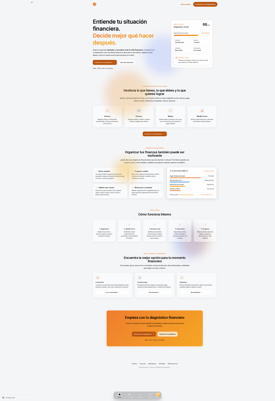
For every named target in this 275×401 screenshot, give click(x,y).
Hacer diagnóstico (206, 194)
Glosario (134, 363)
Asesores (143, 363)
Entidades (162, 363)
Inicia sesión (186, 4)
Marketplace (152, 363)
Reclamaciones (173, 363)
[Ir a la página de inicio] (94, 4)
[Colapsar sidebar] (31, 2)
